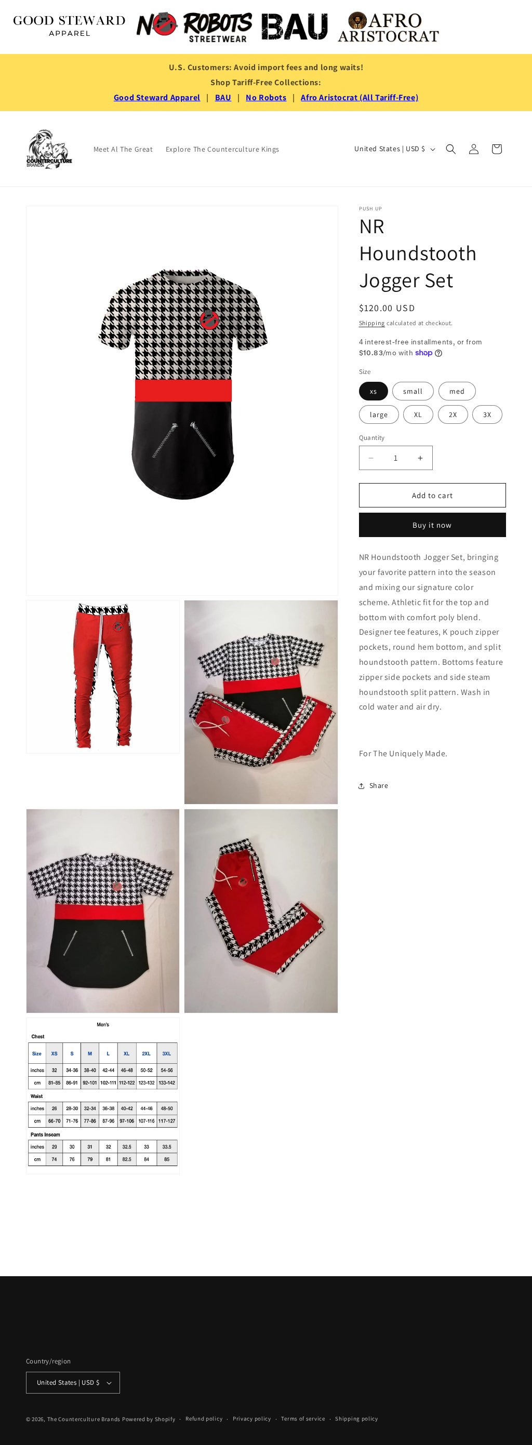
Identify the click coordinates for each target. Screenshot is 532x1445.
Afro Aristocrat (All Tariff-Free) (359, 97)
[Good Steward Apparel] (70, 27)
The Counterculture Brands (84, 1419)
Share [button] (379, 785)
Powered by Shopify (149, 1419)
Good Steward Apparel (157, 97)
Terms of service (303, 1418)
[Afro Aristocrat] (389, 27)
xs (373, 391)
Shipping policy (356, 1418)
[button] (451, 149)
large (379, 414)
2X (453, 414)
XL (418, 414)
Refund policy (203, 1418)
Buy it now (432, 525)
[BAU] (295, 27)
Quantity (372, 437)
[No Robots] (194, 27)
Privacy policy (252, 1418)
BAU (223, 97)
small (413, 391)
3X (487, 414)
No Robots (266, 97)
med (457, 391)
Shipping (372, 323)
